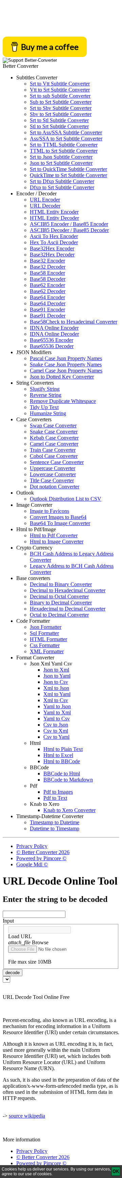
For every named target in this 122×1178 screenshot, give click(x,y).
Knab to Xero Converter (69, 810)
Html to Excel (58, 755)
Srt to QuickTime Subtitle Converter (68, 169)
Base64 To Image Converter (60, 523)
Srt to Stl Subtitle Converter (59, 120)
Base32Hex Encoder (52, 248)
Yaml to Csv (56, 718)
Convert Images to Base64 (58, 517)
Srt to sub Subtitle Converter (60, 96)
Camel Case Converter (54, 444)
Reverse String (45, 395)
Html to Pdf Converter (54, 535)
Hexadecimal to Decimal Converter (67, 609)
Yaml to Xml (57, 712)
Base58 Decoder (47, 279)
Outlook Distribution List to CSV (65, 499)
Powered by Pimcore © (41, 858)
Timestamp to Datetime (54, 822)
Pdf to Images (58, 792)
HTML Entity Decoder (54, 218)
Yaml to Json (57, 706)
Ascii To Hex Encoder (54, 236)
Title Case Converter (52, 480)
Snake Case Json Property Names (66, 364)
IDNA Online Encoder (54, 328)
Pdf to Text (55, 798)
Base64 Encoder (47, 297)
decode (12, 972)
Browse (28, 942)
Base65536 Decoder (52, 346)
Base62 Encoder (47, 285)
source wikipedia (27, 1116)
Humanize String (48, 413)
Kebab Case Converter (54, 438)
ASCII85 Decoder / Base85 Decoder (69, 230)
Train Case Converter (53, 450)
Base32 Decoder (47, 267)
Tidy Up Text (44, 407)
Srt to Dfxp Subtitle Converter (62, 181)
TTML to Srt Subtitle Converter (64, 151)
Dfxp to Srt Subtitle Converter (62, 187)
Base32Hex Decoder (52, 254)
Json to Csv (55, 682)
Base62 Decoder (47, 291)
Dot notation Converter (54, 486)
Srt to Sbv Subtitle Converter (61, 108)
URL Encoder (45, 199)
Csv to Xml (55, 731)
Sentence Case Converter (57, 462)
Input (8, 921)
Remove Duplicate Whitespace (63, 401)
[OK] (115, 1171)
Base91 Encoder (47, 309)
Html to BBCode (61, 761)
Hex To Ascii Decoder (54, 242)
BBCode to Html (61, 773)
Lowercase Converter (53, 474)
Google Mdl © (32, 864)
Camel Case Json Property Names (66, 370)
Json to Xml (56, 670)
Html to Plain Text (63, 749)
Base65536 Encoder (51, 340)
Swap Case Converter (53, 425)
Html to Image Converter (56, 541)
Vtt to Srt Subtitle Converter (60, 90)
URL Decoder (45, 206)
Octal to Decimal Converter (59, 615)
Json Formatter (45, 627)
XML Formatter (47, 651)
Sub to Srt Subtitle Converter (61, 102)
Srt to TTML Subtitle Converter (64, 145)
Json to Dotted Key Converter (62, 377)
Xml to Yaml (56, 694)
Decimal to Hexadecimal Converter (67, 590)
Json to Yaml (56, 676)
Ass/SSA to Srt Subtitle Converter (66, 138)
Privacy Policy (31, 846)
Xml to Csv (55, 700)
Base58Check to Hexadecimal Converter (73, 322)
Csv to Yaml (56, 737)
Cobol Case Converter (54, 456)
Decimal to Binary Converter (61, 584)
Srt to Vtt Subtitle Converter (60, 83)
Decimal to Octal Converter (59, 596)
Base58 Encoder (47, 273)
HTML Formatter (48, 639)
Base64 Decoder (47, 303)
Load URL (20, 936)
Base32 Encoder (47, 261)
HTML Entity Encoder (54, 212)
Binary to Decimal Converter (61, 602)
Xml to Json (56, 688)
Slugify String (45, 389)
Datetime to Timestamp (54, 828)
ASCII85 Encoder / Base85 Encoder (69, 224)
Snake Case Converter (54, 431)
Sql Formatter (44, 633)
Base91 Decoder (47, 315)
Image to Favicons (49, 511)
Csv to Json (55, 725)
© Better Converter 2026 (42, 852)
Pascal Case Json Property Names (66, 358)
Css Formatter (45, 645)
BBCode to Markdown (68, 780)
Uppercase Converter (52, 468)
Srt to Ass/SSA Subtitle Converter (66, 132)
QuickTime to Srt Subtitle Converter (68, 175)
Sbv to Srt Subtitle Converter (61, 114)
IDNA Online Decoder (54, 334)
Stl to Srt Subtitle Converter (59, 126)
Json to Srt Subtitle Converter (61, 163)
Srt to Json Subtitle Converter (61, 157)
